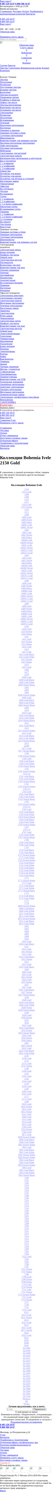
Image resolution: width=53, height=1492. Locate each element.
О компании (6, 11)
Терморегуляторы (8, 377)
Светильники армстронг (12, 295)
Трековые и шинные (10, 130)
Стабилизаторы (7, 371)
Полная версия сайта (10, 1465)
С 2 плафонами (7, 166)
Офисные (4, 186)
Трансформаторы (8, 374)
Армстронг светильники (12, 387)
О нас (3, 1435)
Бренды (11, 65)
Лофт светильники (9, 145)
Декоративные (7, 183)
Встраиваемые (7, 120)
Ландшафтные (7, 275)
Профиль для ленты (9, 255)
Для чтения (5, 224)
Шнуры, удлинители (10, 369)
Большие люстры (8, 89)
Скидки (3, 65)
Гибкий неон (6, 257)
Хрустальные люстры (10, 87)
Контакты (30, 14)
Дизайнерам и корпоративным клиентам (21, 12)
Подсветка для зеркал (10, 173)
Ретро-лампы (6, 316)
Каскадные (5, 92)
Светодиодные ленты (10, 250)
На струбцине (6, 189)
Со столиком (6, 219)
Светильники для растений (13, 153)
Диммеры (4, 361)
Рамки (3, 356)
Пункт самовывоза (9, 435)
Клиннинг (5, 70)
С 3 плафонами (7, 168)
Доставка (16, 11)
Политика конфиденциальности (15, 1445)
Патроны (4, 349)
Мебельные (5, 150)
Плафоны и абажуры (10, 100)
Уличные (4, 272)
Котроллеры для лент (10, 265)
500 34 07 (7, 21)
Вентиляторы (6, 399)
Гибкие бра (5, 171)
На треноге (5, 222)
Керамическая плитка (31, 68)
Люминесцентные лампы (12, 394)
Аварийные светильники (12, 384)
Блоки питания (7, 252)
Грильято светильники (11, 389)
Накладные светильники (12, 125)
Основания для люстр (10, 110)
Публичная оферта (9, 440)
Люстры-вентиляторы (10, 105)
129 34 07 (7, 19)
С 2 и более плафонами (11, 217)
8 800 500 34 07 (22, 4)
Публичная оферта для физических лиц (19, 1442)
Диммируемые (7, 338)
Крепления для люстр (10, 107)
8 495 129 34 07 (7, 4)
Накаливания (6, 341)
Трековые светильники (11, 234)
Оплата (25, 11)
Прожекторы (6, 277)
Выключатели (6, 359)
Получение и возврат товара (13, 438)
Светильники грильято (11, 298)
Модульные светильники (12, 303)
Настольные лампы (9, 308)
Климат (45, 68)
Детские (4, 191)
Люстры (4, 68)
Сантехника (14, 68)
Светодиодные (7, 313)
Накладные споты (8, 206)
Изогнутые (5, 227)
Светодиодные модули (11, 260)
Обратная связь (7, 445)
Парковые (5, 285)
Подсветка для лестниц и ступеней (17, 178)
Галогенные (6, 336)
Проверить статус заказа (11, 1457)
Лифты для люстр (8, 102)
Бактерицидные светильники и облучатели (21, 158)
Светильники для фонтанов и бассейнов (19, 397)
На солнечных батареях (11, 283)
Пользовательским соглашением (26, 1422)
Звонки (3, 364)
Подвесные (5, 84)
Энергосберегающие (10, 333)
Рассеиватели (6, 262)
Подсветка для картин (10, 176)
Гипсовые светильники (11, 148)
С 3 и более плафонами (11, 204)
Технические (6, 344)
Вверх (3, 1490)
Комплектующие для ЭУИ (12, 379)
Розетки (4, 354)
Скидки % (5, 1463)
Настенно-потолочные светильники (17, 143)
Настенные (5, 128)
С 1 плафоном (7, 163)
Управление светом (9, 97)
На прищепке (6, 194)
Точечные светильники (11, 305)
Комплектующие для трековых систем (18, 140)
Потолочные (6, 82)
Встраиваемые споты (10, 209)
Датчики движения (9, 366)
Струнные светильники (11, 135)
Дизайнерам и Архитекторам (14, 443)
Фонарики (5, 290)
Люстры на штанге (9, 95)
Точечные (4, 123)
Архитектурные (7, 280)
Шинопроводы (7, 138)
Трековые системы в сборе (13, 133)
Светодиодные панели (11, 156)
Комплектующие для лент (12, 267)
